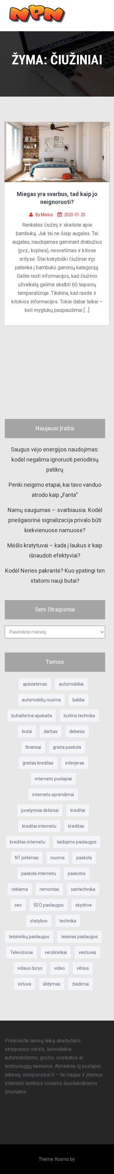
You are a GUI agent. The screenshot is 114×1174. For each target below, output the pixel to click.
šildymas (51, 983)
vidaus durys (29, 968)
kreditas (76, 826)
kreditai (77, 810)
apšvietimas (35, 684)
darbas (51, 731)
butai (27, 731)
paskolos (77, 873)
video (59, 968)
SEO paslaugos (49, 905)
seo (18, 905)
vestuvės (87, 952)
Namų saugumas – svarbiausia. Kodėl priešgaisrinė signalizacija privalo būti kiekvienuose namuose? (55, 520)
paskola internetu (38, 873)
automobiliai (71, 684)
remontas (49, 889)
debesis (77, 731)
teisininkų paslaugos (29, 936)
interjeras (74, 763)
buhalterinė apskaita (31, 715)
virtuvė (24, 983)
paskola (84, 857)
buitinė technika (79, 715)
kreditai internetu (39, 826)
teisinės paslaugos (79, 936)
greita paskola (67, 747)
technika (67, 920)
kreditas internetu (27, 841)
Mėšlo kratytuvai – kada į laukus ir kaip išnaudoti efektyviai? (54, 550)
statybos (39, 920)
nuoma (57, 857)
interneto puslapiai (53, 778)
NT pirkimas (27, 857)
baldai (79, 699)
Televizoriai (21, 952)
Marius (47, 215)
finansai (33, 747)
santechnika (83, 889)
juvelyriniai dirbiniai (40, 810)
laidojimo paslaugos (77, 841)
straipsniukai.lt (38, 1075)
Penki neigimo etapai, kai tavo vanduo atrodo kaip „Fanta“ (55, 489)
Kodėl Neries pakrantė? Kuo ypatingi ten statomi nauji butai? (55, 575)
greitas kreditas (38, 763)
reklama (19, 889)
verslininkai (56, 952)
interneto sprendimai (53, 794)
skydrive (83, 905)
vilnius (83, 968)
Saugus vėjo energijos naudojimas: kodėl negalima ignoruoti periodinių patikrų (55, 459)
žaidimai (80, 983)
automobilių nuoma (41, 699)
